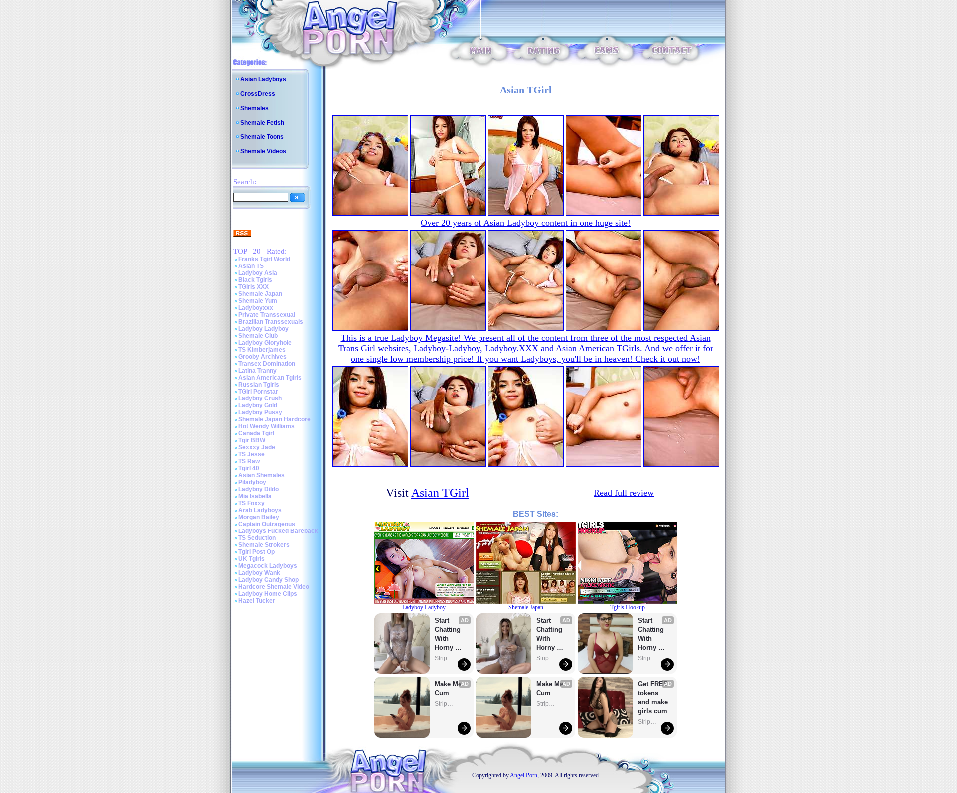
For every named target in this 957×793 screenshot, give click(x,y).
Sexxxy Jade (256, 447)
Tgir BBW (251, 440)
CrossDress (257, 93)
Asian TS (251, 266)
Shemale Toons (262, 136)
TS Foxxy (251, 503)
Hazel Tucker (256, 600)
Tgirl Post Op (256, 551)
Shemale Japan (260, 293)
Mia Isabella (255, 496)
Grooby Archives (262, 356)
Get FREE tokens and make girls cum (653, 697)
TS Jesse (251, 454)
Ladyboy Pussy (260, 412)
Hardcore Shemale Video (273, 586)
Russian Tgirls (258, 384)
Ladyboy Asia (257, 272)
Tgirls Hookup (627, 607)
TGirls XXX (253, 286)
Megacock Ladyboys (267, 565)
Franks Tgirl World (264, 259)
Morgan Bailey (258, 517)
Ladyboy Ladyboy (263, 328)
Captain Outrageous (266, 524)
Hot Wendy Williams (266, 426)
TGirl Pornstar (258, 391)
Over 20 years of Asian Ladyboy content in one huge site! (526, 223)
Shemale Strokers (264, 544)
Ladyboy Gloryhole (265, 342)
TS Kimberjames (262, 349)
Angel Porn (523, 775)
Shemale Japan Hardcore (274, 419)
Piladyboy (252, 482)
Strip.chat (445, 658)
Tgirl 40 (248, 468)
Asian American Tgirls (270, 377)
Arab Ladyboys (260, 510)
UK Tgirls (251, 558)
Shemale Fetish (262, 122)
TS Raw (249, 461)
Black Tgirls (255, 279)
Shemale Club (258, 335)
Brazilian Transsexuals (270, 321)
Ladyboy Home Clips (267, 593)
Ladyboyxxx (255, 307)
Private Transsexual (266, 314)
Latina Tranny (257, 370)
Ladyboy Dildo (258, 489)
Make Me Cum (449, 688)
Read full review (624, 493)
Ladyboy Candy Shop (268, 579)
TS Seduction (257, 537)
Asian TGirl (440, 492)
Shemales (254, 108)
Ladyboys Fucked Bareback (278, 531)
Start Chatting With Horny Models (449, 634)
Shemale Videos (263, 151)
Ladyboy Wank (259, 572)
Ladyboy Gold (257, 405)
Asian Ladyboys (263, 79)
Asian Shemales (261, 475)
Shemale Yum (257, 300)
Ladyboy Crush (260, 398)
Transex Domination (266, 363)
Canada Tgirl (256, 433)
